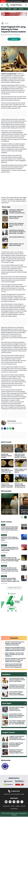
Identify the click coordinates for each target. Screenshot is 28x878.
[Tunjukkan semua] (25, 674)
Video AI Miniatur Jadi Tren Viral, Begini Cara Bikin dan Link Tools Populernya (14, 654)
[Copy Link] (13, 428)
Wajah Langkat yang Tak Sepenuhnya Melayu (16, 244)
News (3, 524)
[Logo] (14, 791)
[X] (5, 428)
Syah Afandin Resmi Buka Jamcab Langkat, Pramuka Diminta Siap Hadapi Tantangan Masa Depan (17, 680)
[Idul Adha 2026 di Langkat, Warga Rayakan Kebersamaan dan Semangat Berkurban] (5, 709)
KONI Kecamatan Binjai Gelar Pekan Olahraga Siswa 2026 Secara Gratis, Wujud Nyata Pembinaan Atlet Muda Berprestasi (9, 528)
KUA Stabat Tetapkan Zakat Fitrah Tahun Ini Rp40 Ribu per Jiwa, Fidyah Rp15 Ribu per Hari (17, 722)
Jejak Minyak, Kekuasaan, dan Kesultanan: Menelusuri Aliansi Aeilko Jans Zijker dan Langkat (17, 232)
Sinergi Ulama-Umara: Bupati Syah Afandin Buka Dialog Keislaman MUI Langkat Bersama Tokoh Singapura (16, 715)
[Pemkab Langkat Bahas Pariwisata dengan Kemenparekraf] (5, 745)
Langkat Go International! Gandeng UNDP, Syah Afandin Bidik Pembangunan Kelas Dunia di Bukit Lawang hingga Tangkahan (17, 738)
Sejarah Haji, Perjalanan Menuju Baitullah (16, 217)
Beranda (3, 9)
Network (13, 806)
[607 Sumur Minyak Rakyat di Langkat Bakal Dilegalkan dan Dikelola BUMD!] (24, 547)
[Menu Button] (2, 5)
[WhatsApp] (10, 428)
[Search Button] (26, 5)
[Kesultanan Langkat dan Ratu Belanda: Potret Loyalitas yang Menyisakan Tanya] (5, 212)
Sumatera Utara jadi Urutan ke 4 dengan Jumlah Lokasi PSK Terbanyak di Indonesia (14, 643)
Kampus (4, 535)
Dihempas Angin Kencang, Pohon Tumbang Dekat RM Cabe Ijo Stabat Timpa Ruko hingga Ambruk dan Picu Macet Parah (10, 559)
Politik (9, 9)
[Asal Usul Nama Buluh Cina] (5, 239)
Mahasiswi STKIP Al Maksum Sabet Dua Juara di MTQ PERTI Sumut (10, 538)
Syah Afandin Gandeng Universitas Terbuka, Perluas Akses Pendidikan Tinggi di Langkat (16, 693)
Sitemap (23, 806)
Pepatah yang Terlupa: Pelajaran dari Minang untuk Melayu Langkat (20, 485)
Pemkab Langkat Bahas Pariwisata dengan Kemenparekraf (16, 744)
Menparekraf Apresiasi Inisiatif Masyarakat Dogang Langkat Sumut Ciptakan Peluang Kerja (16, 751)
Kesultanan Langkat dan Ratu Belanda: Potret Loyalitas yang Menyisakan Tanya (17, 211)
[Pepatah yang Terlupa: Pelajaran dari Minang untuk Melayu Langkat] (21, 478)
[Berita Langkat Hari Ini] (14, 5)
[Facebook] (2, 428)
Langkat (4, 566)
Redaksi (18, 806)
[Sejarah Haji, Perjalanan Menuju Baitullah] (5, 219)
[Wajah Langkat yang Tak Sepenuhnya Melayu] (5, 246)
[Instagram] (10, 801)
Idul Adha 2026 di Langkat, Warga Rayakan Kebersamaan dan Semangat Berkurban (17, 709)
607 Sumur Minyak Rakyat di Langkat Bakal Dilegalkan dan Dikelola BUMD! (9, 549)
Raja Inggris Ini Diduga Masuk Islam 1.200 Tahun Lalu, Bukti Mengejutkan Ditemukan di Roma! (7, 470)
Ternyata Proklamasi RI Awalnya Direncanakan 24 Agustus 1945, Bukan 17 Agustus (9, 511)
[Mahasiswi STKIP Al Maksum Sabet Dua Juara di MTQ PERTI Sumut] (24, 537)
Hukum (15, 9)
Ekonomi (21, 9)
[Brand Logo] (8, 781)
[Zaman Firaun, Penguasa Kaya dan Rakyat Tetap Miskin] (5, 225)
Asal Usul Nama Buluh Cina (17, 237)
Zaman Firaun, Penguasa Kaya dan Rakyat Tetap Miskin (16, 225)
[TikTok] (18, 801)
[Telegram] (8, 428)
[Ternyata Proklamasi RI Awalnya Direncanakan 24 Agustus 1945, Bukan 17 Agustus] (9, 504)
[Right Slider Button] (26, 8)
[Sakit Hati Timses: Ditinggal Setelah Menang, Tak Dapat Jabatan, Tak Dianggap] (21, 448)
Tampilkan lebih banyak (14, 587)
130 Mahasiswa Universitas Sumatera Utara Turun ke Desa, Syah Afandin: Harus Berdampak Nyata (17, 686)
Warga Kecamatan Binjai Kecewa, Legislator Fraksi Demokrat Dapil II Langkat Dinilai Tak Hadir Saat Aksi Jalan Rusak (10, 580)
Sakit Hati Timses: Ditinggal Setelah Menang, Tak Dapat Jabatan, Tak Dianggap (20, 456)
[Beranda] (2, 23)
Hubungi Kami (6, 806)
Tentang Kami (14, 808)
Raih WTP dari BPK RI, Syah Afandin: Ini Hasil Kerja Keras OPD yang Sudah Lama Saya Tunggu (9, 569)
